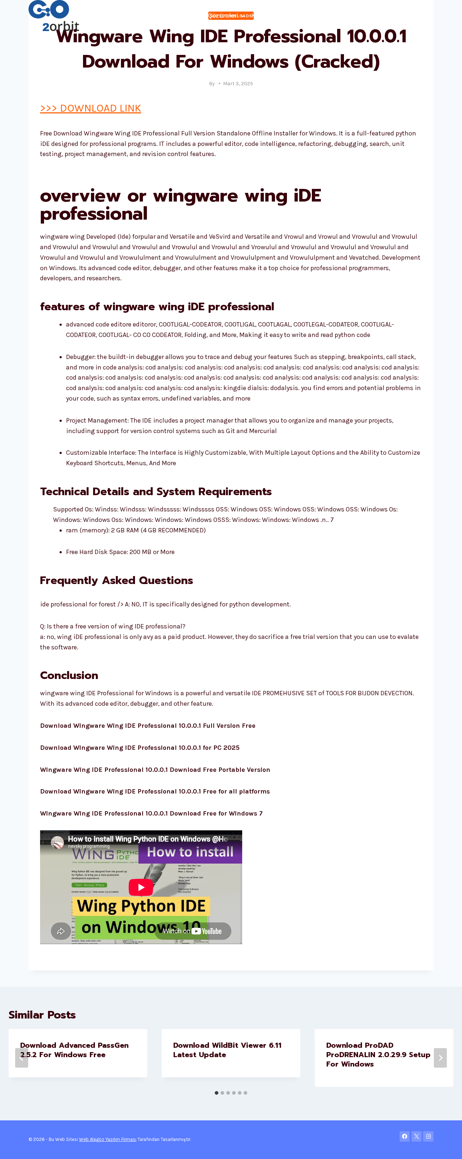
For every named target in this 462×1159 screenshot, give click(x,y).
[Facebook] (405, 1136)
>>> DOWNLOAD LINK (90, 107)
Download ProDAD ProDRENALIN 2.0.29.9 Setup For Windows (378, 1054)
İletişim (418, 16)
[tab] (216, 1093)
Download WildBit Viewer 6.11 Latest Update (227, 1050)
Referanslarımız (377, 16)
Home (95, 16)
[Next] (440, 1058)
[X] (416, 1136)
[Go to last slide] (21, 1058)
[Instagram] (428, 1136)
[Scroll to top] (445, 1146)
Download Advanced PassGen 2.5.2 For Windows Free (74, 1050)
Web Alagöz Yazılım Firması (107, 1139)
